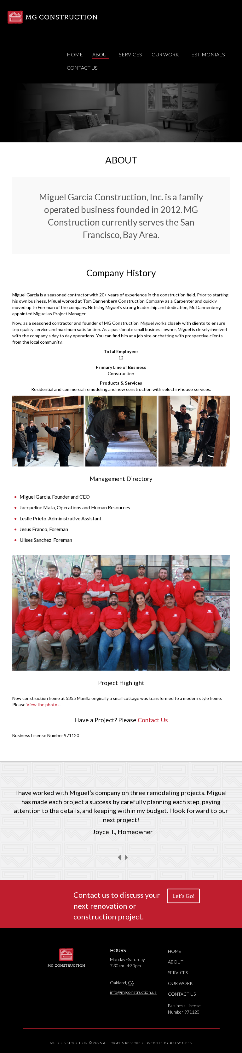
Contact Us (82, 68)
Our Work (165, 54)
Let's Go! (183, 896)
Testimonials (206, 54)
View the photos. (43, 704)
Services (130, 54)
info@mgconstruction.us (133, 992)
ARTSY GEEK (181, 1042)
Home (75, 54)
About (100, 54)
